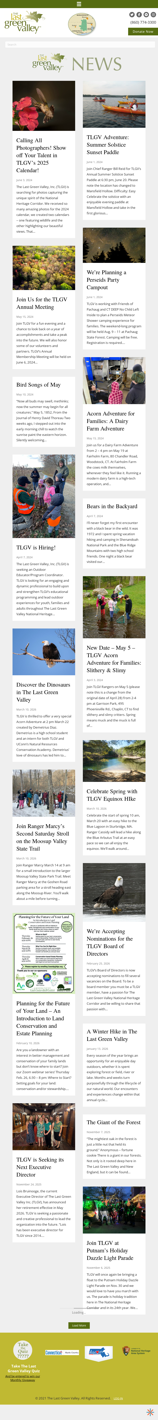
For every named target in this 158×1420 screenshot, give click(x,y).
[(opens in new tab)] (99, 1353)
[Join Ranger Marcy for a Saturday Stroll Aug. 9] (44, 1022)
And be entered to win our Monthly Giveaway (22, 1378)
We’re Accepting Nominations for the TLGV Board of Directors (110, 942)
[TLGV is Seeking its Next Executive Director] (44, 1127)
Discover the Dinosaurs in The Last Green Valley (43, 691)
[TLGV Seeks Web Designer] (44, 240)
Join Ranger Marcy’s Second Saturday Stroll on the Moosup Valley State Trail (42, 837)
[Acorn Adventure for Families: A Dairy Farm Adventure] (114, 381)
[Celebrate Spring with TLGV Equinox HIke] (114, 761)
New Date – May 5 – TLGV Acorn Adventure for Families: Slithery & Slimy (114, 659)
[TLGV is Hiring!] (44, 497)
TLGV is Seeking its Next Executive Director (40, 1166)
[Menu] (79, 4)
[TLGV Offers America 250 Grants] (44, 99)
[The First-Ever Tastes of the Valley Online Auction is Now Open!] (44, 739)
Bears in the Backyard (112, 506)
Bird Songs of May (38, 384)
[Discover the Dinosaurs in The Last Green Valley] (44, 652)
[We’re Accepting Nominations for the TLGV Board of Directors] (114, 893)
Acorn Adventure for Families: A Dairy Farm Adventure (111, 420)
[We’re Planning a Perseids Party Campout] (114, 246)
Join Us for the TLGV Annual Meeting (41, 302)
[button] (79, 1325)
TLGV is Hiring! (36, 547)
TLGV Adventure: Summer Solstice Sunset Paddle (108, 144)
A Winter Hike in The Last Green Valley (112, 1034)
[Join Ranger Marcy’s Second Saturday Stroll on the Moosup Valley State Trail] (44, 793)
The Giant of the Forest (113, 1122)
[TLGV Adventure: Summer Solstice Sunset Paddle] (114, 105)
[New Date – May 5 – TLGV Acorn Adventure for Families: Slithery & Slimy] (114, 608)
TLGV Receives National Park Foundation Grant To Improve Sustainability (42, 912)
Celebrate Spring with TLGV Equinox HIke (112, 794)
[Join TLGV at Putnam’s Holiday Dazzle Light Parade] (114, 1210)
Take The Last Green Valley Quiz (24, 1368)
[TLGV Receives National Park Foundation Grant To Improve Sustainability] (44, 878)
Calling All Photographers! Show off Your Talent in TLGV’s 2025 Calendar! (41, 155)
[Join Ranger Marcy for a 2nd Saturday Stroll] (44, 600)
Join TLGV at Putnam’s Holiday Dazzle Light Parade (110, 1250)
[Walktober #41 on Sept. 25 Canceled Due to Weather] (44, 459)
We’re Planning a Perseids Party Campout (106, 279)
